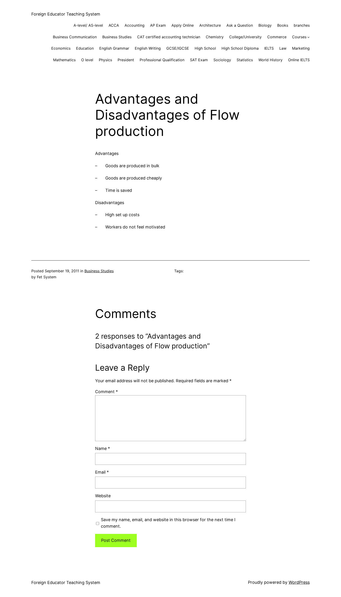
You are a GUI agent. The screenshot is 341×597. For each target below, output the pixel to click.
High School (205, 48)
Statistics (245, 60)
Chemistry (215, 37)
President (126, 60)
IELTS (269, 48)
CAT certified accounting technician (168, 37)
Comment (106, 391)
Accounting (135, 25)
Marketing (301, 48)
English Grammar (114, 48)
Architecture (210, 25)
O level (87, 60)
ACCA (114, 25)
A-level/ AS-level (88, 25)
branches (302, 25)
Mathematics (64, 60)
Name (102, 448)
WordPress (299, 582)
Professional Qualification (162, 60)
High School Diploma (240, 48)
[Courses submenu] (308, 37)
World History (270, 60)
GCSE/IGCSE (177, 48)
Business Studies (117, 37)
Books (282, 25)
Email (102, 472)
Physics (105, 60)
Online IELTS (299, 60)
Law (282, 48)
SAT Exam (199, 60)
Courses (299, 37)
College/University (245, 37)
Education (85, 48)
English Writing (148, 48)
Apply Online (182, 25)
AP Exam (158, 25)
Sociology (222, 60)
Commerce (276, 37)
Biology (265, 25)
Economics (61, 48)
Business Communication (75, 37)
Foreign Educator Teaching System (65, 14)
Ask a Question (239, 25)
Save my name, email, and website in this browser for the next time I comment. (168, 523)
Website (103, 495)
